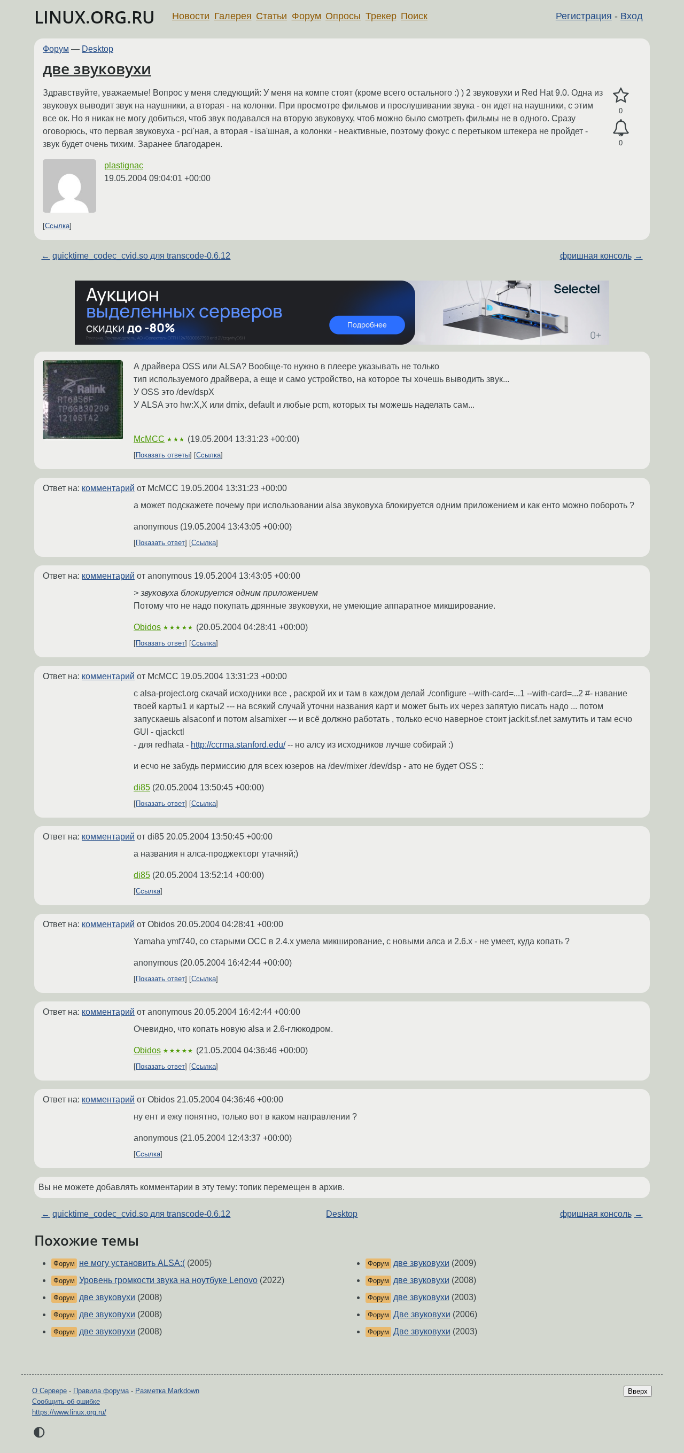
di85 (142, 787)
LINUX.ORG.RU (94, 16)
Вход (631, 16)
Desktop (97, 48)
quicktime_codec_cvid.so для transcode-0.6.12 (141, 255)
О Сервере (49, 1391)
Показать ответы (163, 455)
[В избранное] (621, 95)
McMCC (149, 439)
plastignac (123, 165)
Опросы (343, 16)
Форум (306, 16)
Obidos (147, 627)
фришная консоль (596, 255)
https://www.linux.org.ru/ (69, 1412)
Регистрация (584, 16)
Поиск (414, 16)
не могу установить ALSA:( (132, 1263)
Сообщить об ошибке (66, 1401)
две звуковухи (97, 68)
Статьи (271, 16)
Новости (190, 16)
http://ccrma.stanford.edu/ (238, 744)
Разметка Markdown (167, 1391)
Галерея (233, 16)
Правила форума (101, 1391)
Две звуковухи (421, 1314)
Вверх (638, 1391)
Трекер (381, 16)
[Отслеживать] (621, 128)
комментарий (108, 488)
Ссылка (57, 226)
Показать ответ (160, 543)
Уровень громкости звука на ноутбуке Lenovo (168, 1280)
